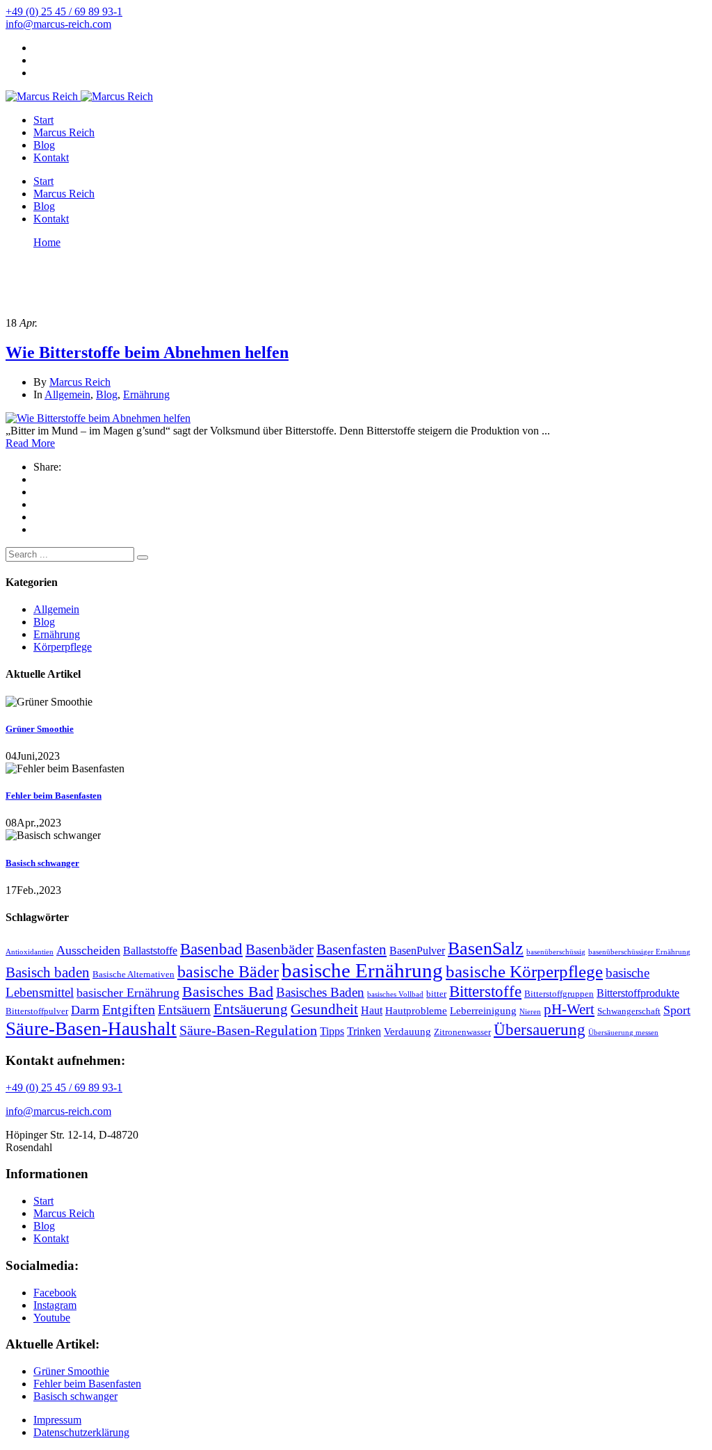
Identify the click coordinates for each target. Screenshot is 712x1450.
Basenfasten (351, 949)
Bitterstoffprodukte (638, 993)
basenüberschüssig (555, 952)
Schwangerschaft (629, 1011)
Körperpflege (62, 647)
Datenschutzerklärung (81, 1432)
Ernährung (146, 394)
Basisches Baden (320, 992)
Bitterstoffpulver (37, 1011)
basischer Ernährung (127, 993)
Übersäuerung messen (623, 1032)
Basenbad (211, 949)
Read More (30, 443)
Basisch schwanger (42, 863)
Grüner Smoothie (40, 729)
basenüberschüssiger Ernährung (639, 952)
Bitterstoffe (485, 991)
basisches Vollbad (395, 994)
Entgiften (128, 1009)
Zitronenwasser (462, 1032)
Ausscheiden (88, 950)
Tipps (332, 1031)
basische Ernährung (362, 970)
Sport (676, 1010)
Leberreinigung (483, 1010)
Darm (85, 1010)
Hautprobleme (416, 1010)
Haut (371, 1010)
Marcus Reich (64, 132)
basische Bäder (228, 972)
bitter (436, 993)
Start (43, 120)
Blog (44, 145)
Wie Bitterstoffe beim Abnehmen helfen (147, 352)
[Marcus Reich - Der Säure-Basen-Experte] (42, 96)
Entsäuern (184, 1009)
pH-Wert (569, 1009)
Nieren (530, 1012)
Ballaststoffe (150, 950)
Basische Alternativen (133, 974)
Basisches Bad (227, 991)
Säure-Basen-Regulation (248, 1030)
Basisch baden (48, 972)
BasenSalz (486, 948)
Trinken (364, 1031)
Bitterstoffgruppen (559, 993)
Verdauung (407, 1031)
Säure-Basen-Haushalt (91, 1028)
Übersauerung (539, 1029)
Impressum (57, 1420)
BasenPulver (417, 950)
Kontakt (51, 157)
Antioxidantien (30, 952)
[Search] (142, 557)
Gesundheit (324, 1009)
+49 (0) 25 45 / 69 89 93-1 (64, 11)
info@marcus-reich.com (58, 24)
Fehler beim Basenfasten (54, 795)
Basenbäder (279, 949)
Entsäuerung (250, 1009)
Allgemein (67, 394)
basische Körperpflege (524, 971)
